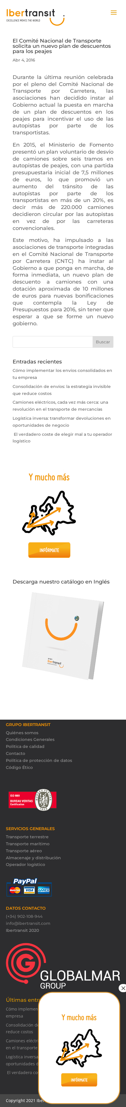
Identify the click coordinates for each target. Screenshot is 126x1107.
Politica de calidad (25, 746)
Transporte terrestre (27, 836)
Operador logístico (25, 864)
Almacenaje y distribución (33, 857)
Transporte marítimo (28, 843)
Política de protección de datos (39, 760)
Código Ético (19, 767)
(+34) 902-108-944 (24, 916)
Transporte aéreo (24, 850)
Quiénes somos (22, 732)
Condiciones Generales (30, 739)
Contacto (15, 753)
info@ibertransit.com (28, 923)
